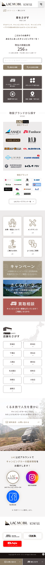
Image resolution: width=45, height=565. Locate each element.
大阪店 (32, 379)
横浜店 (32, 362)
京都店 (12, 379)
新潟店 (32, 344)
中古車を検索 (33, 67)
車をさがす (34, 562)
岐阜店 (32, 370)
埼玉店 (32, 353)
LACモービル (11, 10)
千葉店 (12, 353)
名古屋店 (12, 370)
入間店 (12, 362)
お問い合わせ (11, 562)
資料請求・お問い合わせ (19, 422)
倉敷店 (12, 388)
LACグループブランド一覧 (22, 201)
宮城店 (12, 344)
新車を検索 (13, 67)
